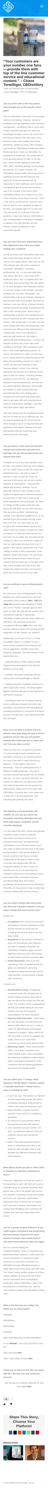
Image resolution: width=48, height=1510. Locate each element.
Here (19, 1353)
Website (13, 1343)
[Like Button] (6, 1399)
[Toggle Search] (35, 6)
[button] (5, 1453)
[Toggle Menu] (41, 6)
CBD (25, 625)
